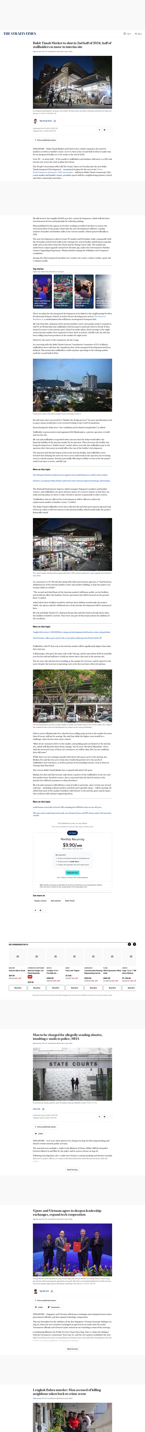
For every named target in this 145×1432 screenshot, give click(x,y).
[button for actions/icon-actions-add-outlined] (54, 121)
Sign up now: (37, 51)
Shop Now (17, 988)
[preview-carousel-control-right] (108, 291)
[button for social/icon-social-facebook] (104, 130)
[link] (19, 34)
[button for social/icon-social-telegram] (99, 130)
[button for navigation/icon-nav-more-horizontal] (110, 130)
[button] (127, 34)
